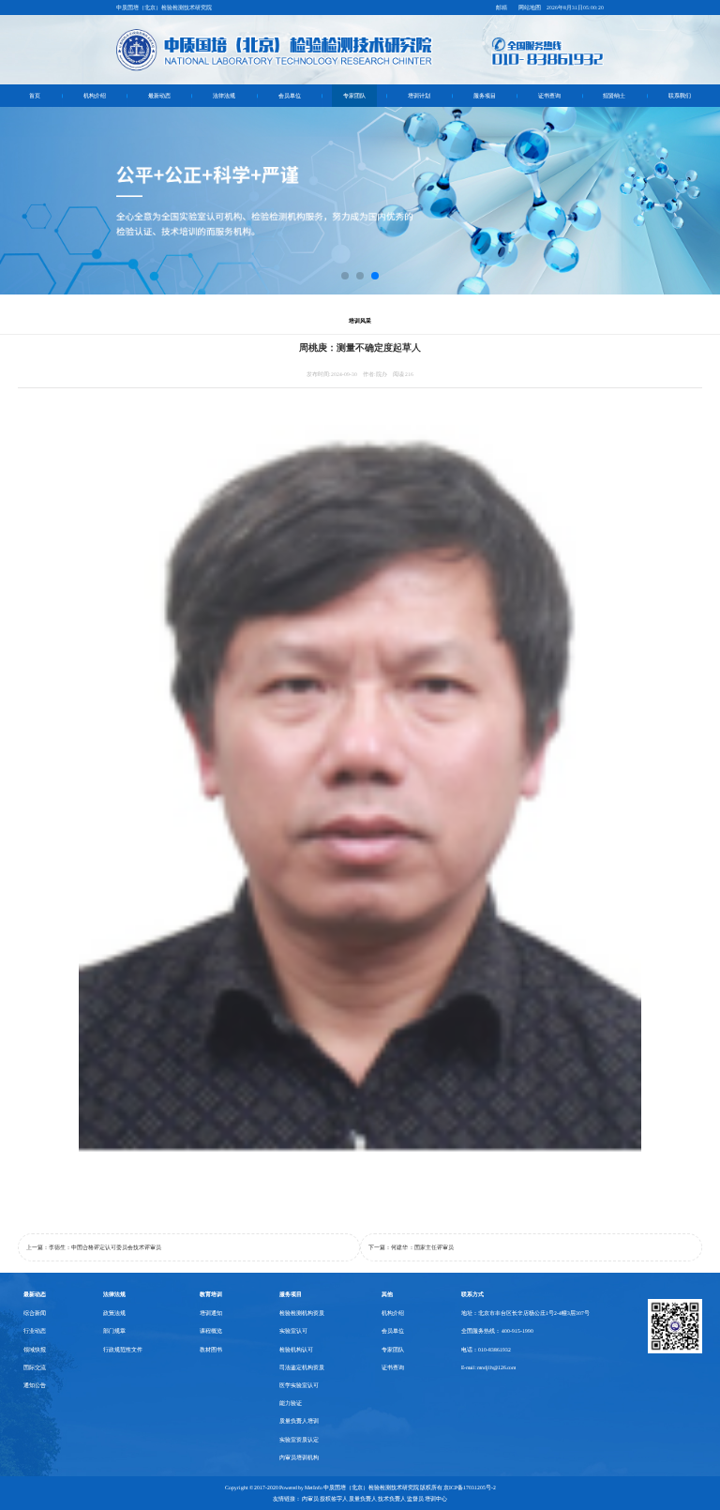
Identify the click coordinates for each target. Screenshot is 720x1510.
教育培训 (211, 1294)
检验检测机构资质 (301, 1313)
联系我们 (679, 95)
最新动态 (159, 95)
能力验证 (290, 1403)
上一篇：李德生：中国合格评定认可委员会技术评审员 (93, 1247)
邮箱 (501, 7)
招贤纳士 (614, 95)
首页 (34, 95)
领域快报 (34, 1349)
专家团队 (354, 95)
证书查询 (549, 95)
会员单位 (289, 95)
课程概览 (211, 1331)
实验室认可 (293, 1331)
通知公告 (34, 1385)
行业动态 (34, 1331)
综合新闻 (34, 1313)
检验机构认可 (296, 1349)
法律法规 (224, 95)
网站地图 (529, 7)
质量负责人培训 (299, 1421)
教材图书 (211, 1349)
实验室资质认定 (299, 1439)
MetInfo (313, 1487)
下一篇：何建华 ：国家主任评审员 (411, 1247)
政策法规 (114, 1313)
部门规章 (114, 1331)
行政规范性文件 (122, 1349)
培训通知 (211, 1313)
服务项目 (484, 95)
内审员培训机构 (299, 1457)
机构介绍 (94, 95)
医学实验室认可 (299, 1385)
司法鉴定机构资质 (301, 1367)
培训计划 (419, 95)
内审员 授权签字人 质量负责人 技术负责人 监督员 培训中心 (374, 1499)
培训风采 (360, 320)
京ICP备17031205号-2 (469, 1487)
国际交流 (34, 1367)
